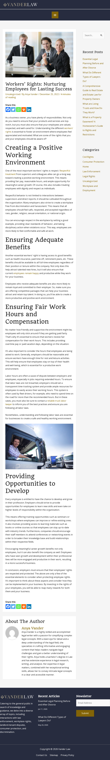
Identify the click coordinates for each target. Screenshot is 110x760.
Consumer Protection (93, 161)
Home (86, 166)
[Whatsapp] (18, 109)
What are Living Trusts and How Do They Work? (92, 108)
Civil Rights (88, 156)
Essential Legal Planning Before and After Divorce (93, 63)
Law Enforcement (91, 171)
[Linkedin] (29, 109)
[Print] (23, 109)
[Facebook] (8, 109)
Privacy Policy (67, 755)
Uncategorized (12, 94)
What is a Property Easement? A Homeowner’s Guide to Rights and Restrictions (93, 126)
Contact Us (41, 755)
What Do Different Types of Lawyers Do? (92, 77)
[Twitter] (13, 109)
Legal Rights (89, 176)
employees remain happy (26, 273)
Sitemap (54, 755)
